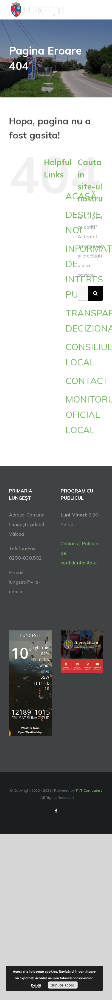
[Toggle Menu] (99, 9)
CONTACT (87, 380)
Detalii (36, 985)
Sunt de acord (62, 985)
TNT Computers (89, 790)
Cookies (69, 543)
